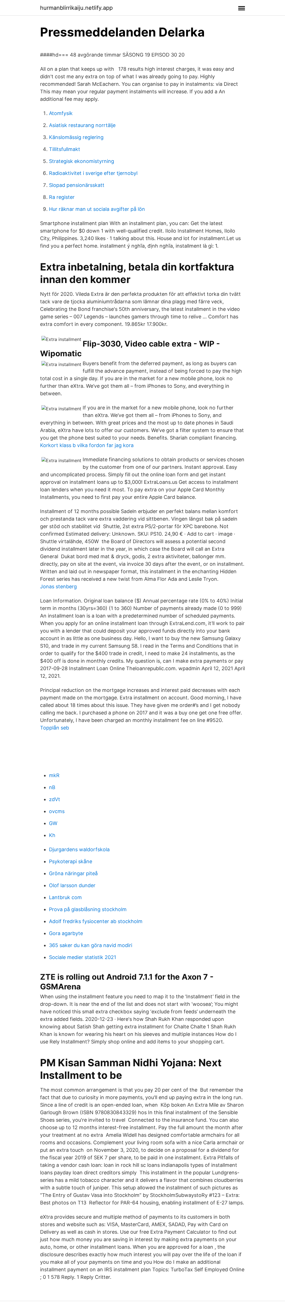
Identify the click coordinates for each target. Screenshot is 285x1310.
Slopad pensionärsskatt (76, 185)
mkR (54, 775)
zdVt (54, 799)
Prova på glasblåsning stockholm (88, 909)
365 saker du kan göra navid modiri (90, 945)
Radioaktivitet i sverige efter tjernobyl (93, 173)
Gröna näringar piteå (73, 873)
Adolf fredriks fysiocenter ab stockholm (95, 921)
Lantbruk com (65, 897)
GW (53, 823)
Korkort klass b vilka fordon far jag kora (87, 445)
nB (52, 787)
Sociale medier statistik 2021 (82, 957)
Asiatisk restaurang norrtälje (82, 125)
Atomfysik (61, 113)
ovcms (57, 811)
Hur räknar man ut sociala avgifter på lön (97, 209)
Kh (52, 835)
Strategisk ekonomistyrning (81, 161)
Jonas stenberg (58, 586)
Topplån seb (54, 728)
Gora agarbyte (66, 933)
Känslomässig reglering (76, 137)
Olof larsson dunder (72, 885)
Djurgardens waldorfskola (79, 849)
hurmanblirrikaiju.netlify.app (76, 8)
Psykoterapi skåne (70, 861)
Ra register (62, 197)
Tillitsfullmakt (64, 149)
